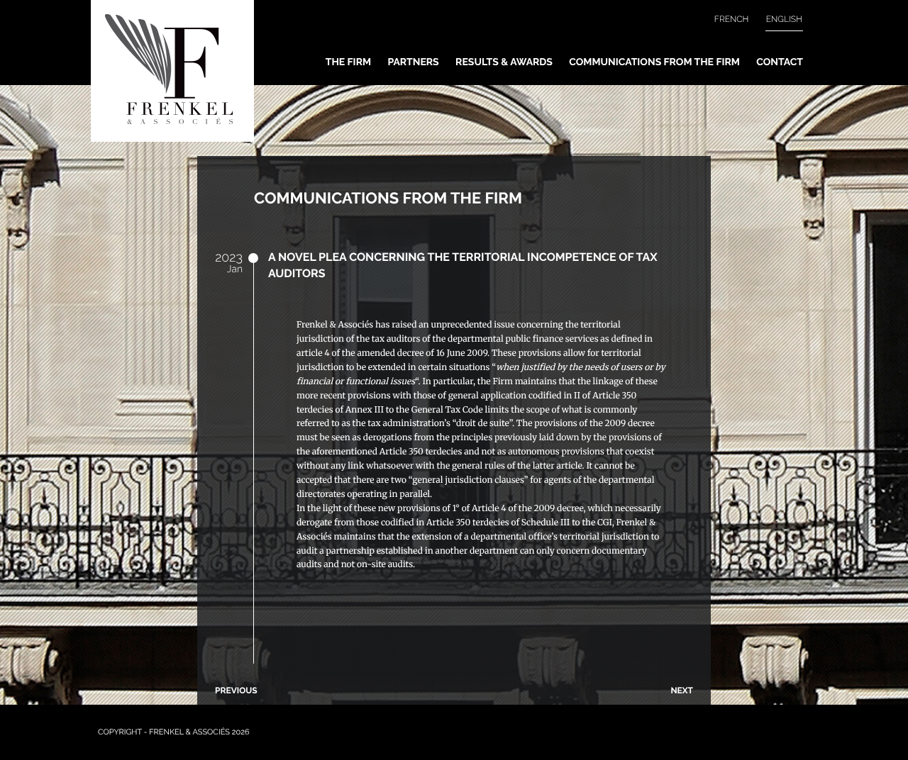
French (731, 19)
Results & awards (504, 62)
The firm (348, 62)
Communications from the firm (654, 62)
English (784, 19)
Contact (779, 62)
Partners (412, 62)
